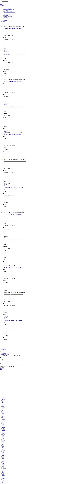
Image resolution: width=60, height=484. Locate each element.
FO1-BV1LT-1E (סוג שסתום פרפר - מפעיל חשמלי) (13, 107)
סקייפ (1, 369)
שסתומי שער (6, 10)
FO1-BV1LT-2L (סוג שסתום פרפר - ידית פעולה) (12, 134)
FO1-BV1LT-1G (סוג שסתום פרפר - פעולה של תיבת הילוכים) (15, 54)
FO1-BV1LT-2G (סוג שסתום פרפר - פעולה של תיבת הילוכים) (15, 161)
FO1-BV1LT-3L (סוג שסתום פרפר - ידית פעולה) (12, 240)
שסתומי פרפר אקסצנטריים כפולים (9, 9)
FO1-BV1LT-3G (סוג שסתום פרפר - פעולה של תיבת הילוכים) (15, 267)
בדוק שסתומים (6, 17)
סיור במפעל (5, 20)
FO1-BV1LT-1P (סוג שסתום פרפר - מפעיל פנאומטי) (13, 81)
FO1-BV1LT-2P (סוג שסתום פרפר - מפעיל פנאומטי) (13, 187)
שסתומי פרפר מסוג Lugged (8, 11)
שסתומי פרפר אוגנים (7, 13)
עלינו (3, 347)
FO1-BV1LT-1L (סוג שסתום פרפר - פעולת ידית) (12, 28)
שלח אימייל (2, 368)
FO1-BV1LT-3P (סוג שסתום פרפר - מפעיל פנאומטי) (13, 294)
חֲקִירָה (6, 51)
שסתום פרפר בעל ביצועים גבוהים (9, 14)
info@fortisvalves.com (5, 354)
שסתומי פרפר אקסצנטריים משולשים (9, 12)
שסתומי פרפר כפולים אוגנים (8, 16)
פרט (4, 51)
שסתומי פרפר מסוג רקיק (7, 8)
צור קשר (3, 21)
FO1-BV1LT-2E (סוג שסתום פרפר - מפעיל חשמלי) (13, 214)
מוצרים (3, 7)
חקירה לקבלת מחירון (3, 365)
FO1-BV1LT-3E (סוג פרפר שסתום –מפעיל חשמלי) (13, 320)
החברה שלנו (6, 19)
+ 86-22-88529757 (5, 353)
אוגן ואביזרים (6, 15)
